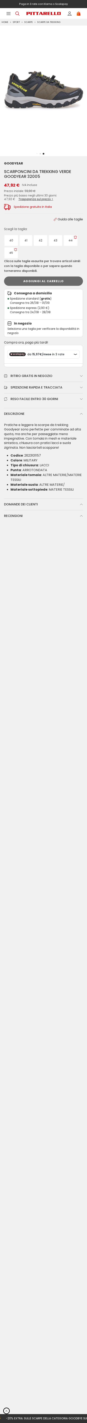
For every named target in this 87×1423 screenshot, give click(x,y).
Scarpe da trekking (48, 22)
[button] (43, 154)
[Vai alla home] (43, 13)
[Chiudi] (6, 1411)
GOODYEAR (13, 163)
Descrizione (14, 413)
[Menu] (8, 13)
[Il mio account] (69, 13)
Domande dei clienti (21, 504)
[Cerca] (17, 13)
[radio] (11, 240)
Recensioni (13, 515)
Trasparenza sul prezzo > (35, 199)
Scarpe (28, 22)
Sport (16, 22)
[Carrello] (78, 13)
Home (5, 22)
